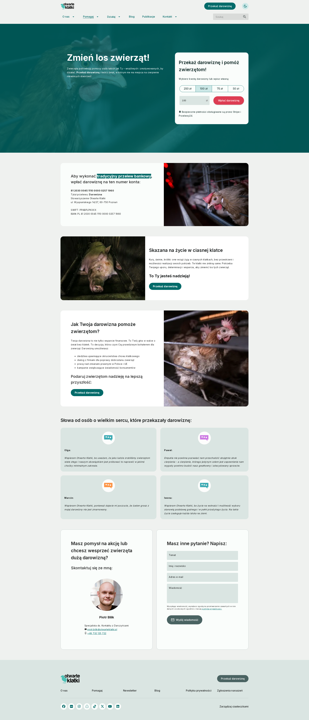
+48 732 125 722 (96, 633)
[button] (228, 100)
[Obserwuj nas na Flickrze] (71, 706)
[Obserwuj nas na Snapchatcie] (87, 706)
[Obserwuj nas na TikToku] (94, 706)
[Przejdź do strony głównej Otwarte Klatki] (70, 6)
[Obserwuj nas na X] (102, 706)
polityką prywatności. (212, 609)
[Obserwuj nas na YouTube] (110, 706)
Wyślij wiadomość (184, 620)
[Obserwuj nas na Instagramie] (79, 706)
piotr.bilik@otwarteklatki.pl (102, 629)
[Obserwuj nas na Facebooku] (64, 706)
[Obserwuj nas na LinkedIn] (118, 706)
